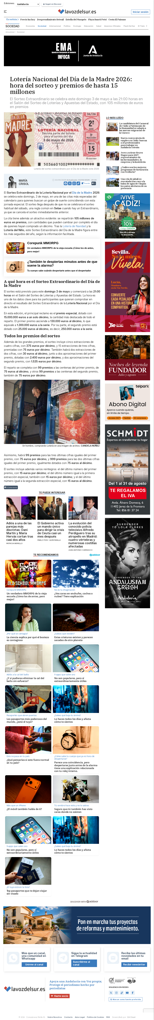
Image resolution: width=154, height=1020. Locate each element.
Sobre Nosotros (55, 1017)
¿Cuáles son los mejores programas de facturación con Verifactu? (134, 169)
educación (88, 26)
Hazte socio (61, 996)
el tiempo (142, 26)
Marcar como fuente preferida (127, 999)
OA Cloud (131, 1017)
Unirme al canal (34, 964)
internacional (55, 26)
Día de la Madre (82, 192)
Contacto (68, 1017)
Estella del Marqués (76, 19)
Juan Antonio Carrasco (80, 550)
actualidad (10, 32)
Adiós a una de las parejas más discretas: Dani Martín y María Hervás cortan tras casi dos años (19, 531)
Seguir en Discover (53, 4)
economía (30, 26)
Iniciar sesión (140, 12)
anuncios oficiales (112, 26)
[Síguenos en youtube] (127, 993)
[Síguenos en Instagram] (116, 993)
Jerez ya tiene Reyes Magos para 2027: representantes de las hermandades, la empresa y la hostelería (133, 157)
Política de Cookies (95, 1017)
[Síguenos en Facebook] (132, 993)
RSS (108, 1017)
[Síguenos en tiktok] (122, 993)
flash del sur (129, 26)
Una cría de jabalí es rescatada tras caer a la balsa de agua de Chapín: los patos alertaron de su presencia (134, 184)
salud (98, 26)
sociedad (42, 26)
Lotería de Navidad (74, 226)
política (67, 26)
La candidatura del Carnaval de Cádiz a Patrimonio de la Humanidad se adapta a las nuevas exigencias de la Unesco (133, 128)
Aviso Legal (80, 1017)
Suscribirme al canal (81, 963)
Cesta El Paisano (117, 19)
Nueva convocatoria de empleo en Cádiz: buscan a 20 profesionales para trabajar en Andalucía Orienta (134, 143)
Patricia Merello (14, 543)
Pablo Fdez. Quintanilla (49, 540)
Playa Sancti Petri (97, 19)
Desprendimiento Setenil (50, 19)
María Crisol (24, 182)
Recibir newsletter (134, 964)
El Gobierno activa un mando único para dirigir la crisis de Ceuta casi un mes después (50, 530)
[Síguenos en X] (111, 993)
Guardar (87, 183)
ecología (77, 26)
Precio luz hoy (27, 19)
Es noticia (11, 19)
